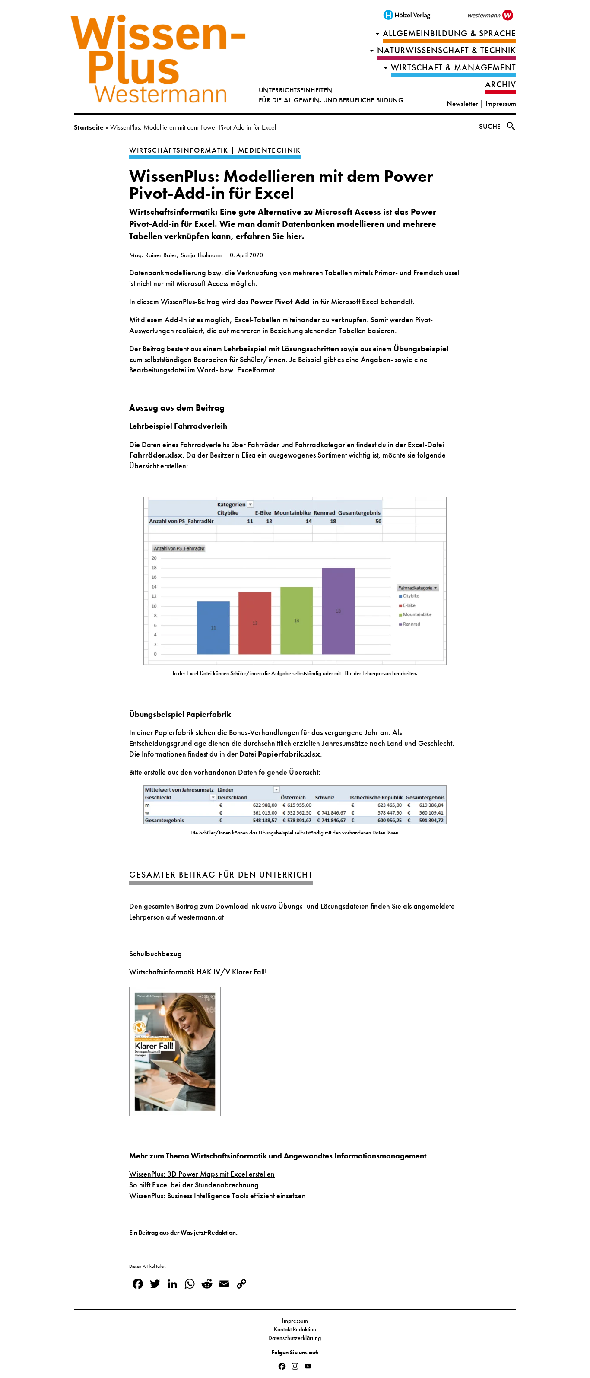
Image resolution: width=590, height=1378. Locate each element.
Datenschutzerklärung (295, 1338)
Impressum (500, 103)
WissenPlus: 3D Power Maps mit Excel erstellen (202, 1174)
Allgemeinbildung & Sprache (449, 33)
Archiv (500, 84)
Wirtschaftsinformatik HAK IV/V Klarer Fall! (198, 972)
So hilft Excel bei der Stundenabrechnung (194, 1185)
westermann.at (201, 917)
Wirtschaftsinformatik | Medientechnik (215, 150)
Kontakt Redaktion (295, 1329)
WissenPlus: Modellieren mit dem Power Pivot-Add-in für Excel (281, 184)
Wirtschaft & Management (453, 67)
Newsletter (462, 103)
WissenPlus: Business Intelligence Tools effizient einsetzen (217, 1195)
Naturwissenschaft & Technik (446, 50)
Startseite (89, 127)
